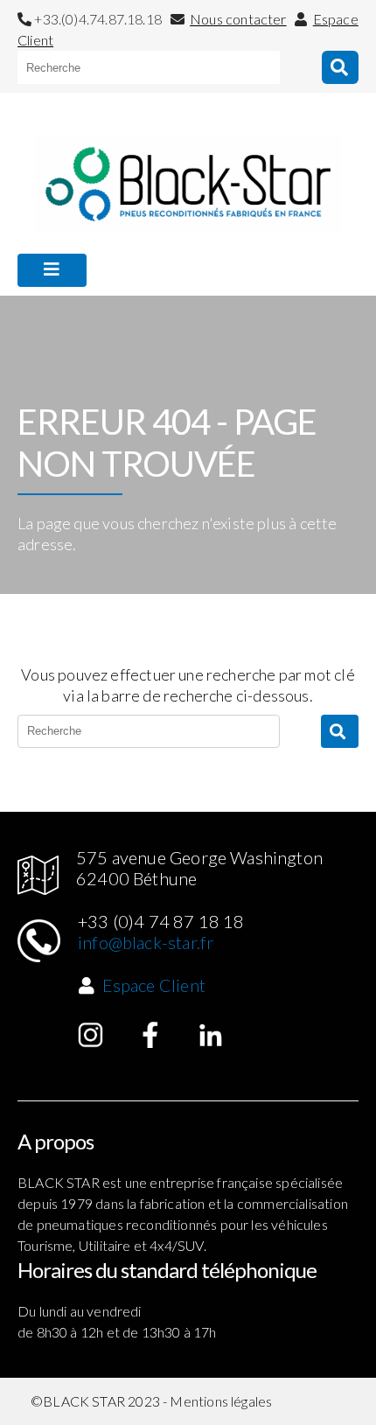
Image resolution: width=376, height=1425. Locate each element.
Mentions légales (221, 1401)
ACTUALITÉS (64, 311)
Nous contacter (238, 18)
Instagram (91, 1035)
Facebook (150, 1035)
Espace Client (153, 984)
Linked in (211, 1035)
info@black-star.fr (145, 942)
